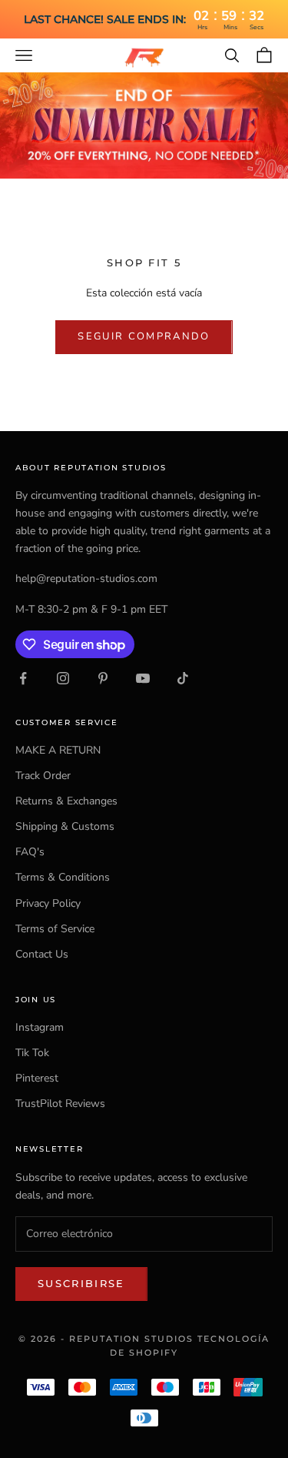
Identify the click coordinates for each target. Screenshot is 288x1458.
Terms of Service (54, 928)
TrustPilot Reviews (60, 1103)
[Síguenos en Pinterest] (103, 678)
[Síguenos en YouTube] (143, 678)
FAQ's (30, 851)
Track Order (43, 775)
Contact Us (41, 954)
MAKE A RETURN (58, 750)
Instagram (39, 1027)
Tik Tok (32, 1052)
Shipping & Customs (64, 826)
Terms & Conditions (62, 877)
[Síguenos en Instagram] (63, 678)
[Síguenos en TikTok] (182, 678)
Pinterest (36, 1078)
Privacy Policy (48, 903)
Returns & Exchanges (66, 801)
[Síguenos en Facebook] (23, 678)
